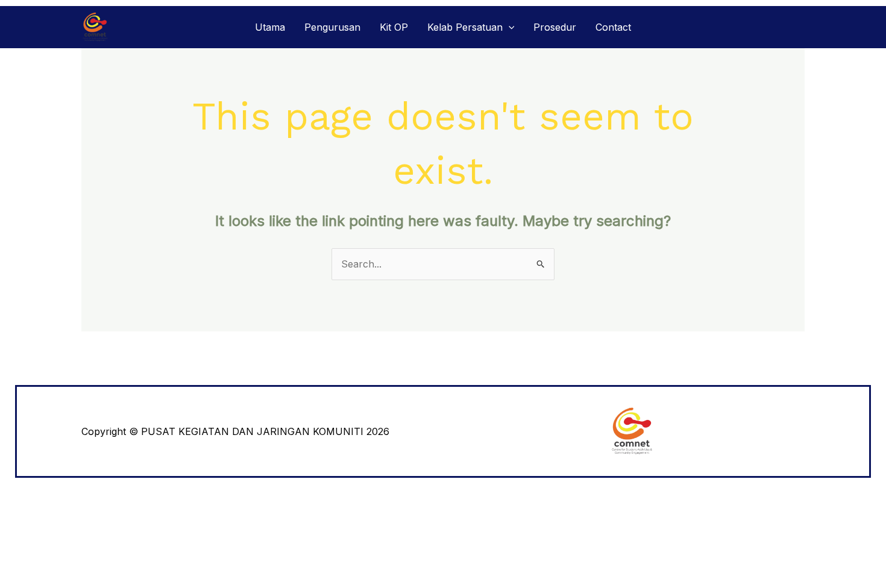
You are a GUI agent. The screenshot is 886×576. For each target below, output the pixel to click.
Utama (270, 27)
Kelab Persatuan (465, 27)
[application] (509, 27)
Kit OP (394, 27)
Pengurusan (332, 27)
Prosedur (554, 27)
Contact (613, 27)
